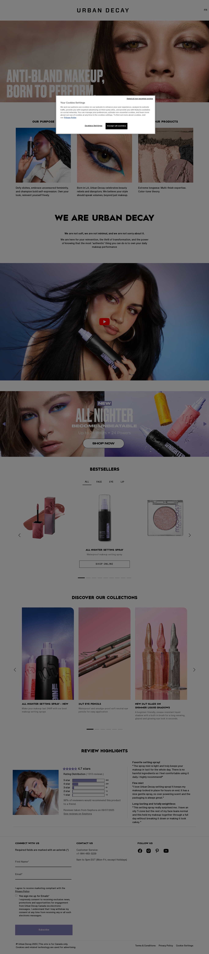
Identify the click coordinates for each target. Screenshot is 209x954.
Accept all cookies (116, 126)
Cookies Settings (93, 126)
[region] (105, 114)
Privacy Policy (70, 117)
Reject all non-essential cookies (140, 99)
